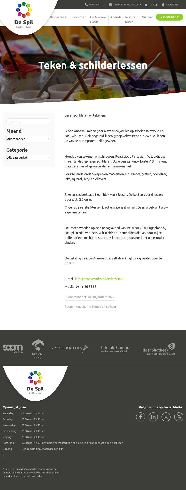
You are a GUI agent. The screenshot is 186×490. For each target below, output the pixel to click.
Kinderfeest (58, 17)
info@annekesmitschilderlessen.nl (99, 279)
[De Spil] (35, 384)
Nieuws (147, 17)
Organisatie (38, 17)
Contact (171, 17)
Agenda (115, 17)
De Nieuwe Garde (98, 19)
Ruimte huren (130, 19)
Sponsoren (78, 17)
